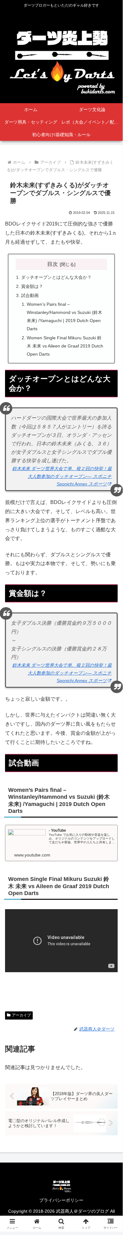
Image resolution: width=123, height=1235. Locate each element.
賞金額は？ (32, 286)
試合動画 (30, 295)
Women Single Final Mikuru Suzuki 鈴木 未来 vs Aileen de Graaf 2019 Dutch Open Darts (65, 346)
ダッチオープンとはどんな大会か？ (56, 277)
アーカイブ (21, 1015)
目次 (52, 264)
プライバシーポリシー (61, 1200)
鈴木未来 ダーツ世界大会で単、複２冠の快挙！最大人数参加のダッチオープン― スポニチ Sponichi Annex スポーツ (62, 476)
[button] (110, 927)
